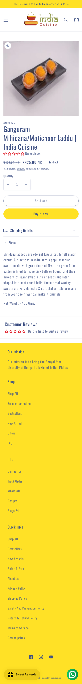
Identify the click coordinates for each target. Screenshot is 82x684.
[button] (6, 20)
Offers (11, 433)
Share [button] (12, 242)
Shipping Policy (17, 598)
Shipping (21, 168)
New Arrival (15, 423)
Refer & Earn (16, 568)
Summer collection (19, 403)
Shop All (13, 393)
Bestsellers (15, 413)
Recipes (13, 500)
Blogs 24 (13, 510)
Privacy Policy (17, 588)
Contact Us (15, 471)
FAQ (10, 443)
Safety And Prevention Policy (26, 608)
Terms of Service (18, 627)
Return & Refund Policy (23, 618)
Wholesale (14, 490)
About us (13, 578)
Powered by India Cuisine (51, 677)
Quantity (8, 176)
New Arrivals (16, 558)
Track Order (15, 481)
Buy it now (41, 213)
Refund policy (16, 637)
